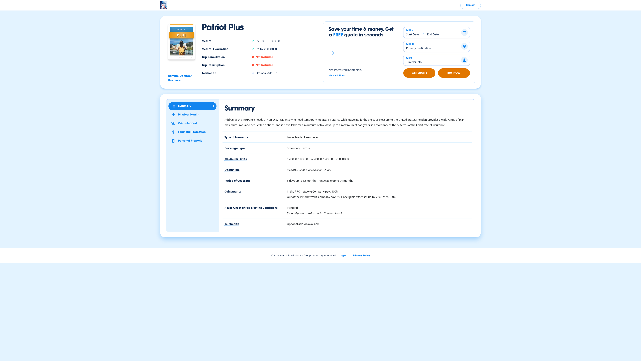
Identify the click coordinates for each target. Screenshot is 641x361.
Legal (343, 256)
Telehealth (232, 224)
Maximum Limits (236, 159)
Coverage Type (235, 148)
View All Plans (337, 76)
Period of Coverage (238, 180)
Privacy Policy (361, 256)
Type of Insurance (237, 137)
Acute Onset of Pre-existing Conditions (251, 208)
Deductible (232, 170)
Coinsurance (233, 191)
